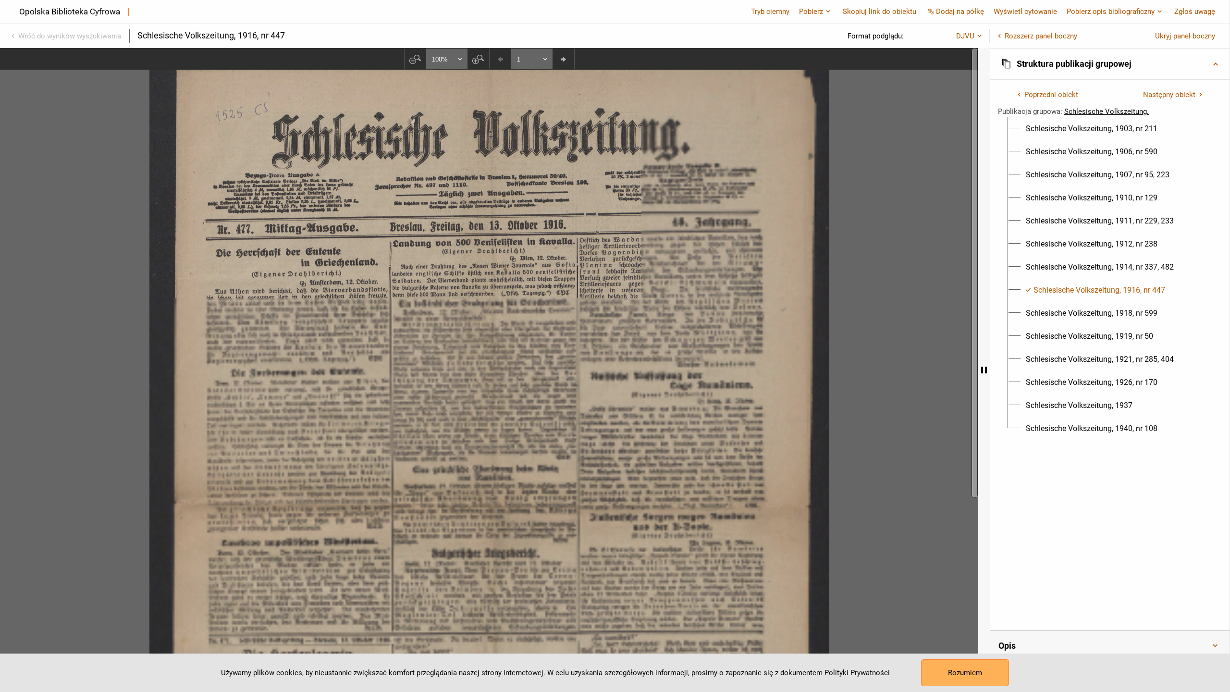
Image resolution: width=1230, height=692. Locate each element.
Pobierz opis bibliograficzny (1111, 11)
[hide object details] (984, 370)
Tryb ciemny (770, 11)
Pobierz (811, 11)
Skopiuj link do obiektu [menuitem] (879, 11)
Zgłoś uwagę (1194, 11)
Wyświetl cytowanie (1025, 11)
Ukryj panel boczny (1185, 36)
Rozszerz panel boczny (1041, 36)
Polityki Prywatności (857, 672)
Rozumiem (965, 672)
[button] (1110, 64)
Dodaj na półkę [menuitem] (960, 11)
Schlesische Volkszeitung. (1106, 111)
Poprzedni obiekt (1051, 94)
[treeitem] (1110, 128)
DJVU (965, 36)
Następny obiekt (1169, 94)
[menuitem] (1091, 128)
